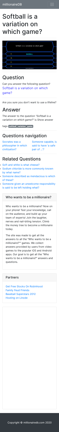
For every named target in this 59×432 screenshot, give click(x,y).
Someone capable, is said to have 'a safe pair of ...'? (44, 145)
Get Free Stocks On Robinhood (24, 286)
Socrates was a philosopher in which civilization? (14, 145)
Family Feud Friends (17, 290)
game (29, 126)
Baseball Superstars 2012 (21, 294)
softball (12, 126)
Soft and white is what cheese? (20, 164)
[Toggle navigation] (52, 4)
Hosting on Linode (17, 297)
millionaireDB (12, 4)
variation (22, 126)
